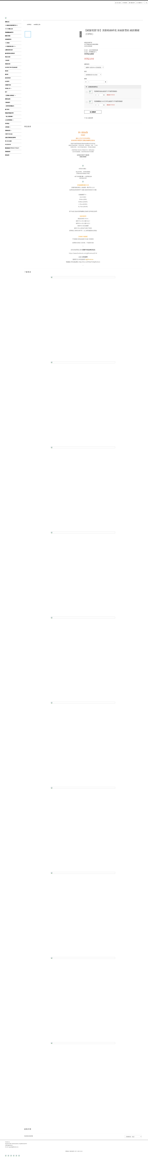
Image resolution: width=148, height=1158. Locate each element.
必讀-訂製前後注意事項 (10, 137)
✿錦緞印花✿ (8, 85)
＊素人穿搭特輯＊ (9, 116)
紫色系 (6, 71)
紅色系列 (7, 81)
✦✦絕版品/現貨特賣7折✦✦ (11, 25)
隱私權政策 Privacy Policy (12, 148)
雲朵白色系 (7, 57)
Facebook (8, 144)
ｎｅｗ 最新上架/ (9, 29)
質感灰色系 (7, 64)
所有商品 (7, 123)
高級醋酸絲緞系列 (9, 32)
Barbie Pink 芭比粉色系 (11, 67)
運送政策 (7, 155)
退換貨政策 (7, 151)
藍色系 (6, 74)
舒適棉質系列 (8, 39)
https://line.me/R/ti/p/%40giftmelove (89, 262)
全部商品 (29, 24)
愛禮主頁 (7, 21)
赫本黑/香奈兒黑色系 (10, 53)
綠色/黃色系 (8, 78)
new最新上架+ (37, 24)
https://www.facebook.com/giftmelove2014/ (83, 253)
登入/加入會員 (8, 141)
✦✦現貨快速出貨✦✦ (10, 46)
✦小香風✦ (7, 43)
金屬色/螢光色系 (9, 50)
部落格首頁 (8, 130)
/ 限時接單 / (7, 102)
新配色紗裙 (7, 99)
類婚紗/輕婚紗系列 (9, 113)
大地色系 (7, 60)
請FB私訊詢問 (93, 211)
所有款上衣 (8, 88)
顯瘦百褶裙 (7, 36)
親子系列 (7, 109)
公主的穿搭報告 (9, 120)
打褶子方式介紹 (8, 134)
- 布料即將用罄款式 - (10, 106)
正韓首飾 (7, 127)
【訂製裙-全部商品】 (10, 95)
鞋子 (6, 92)
